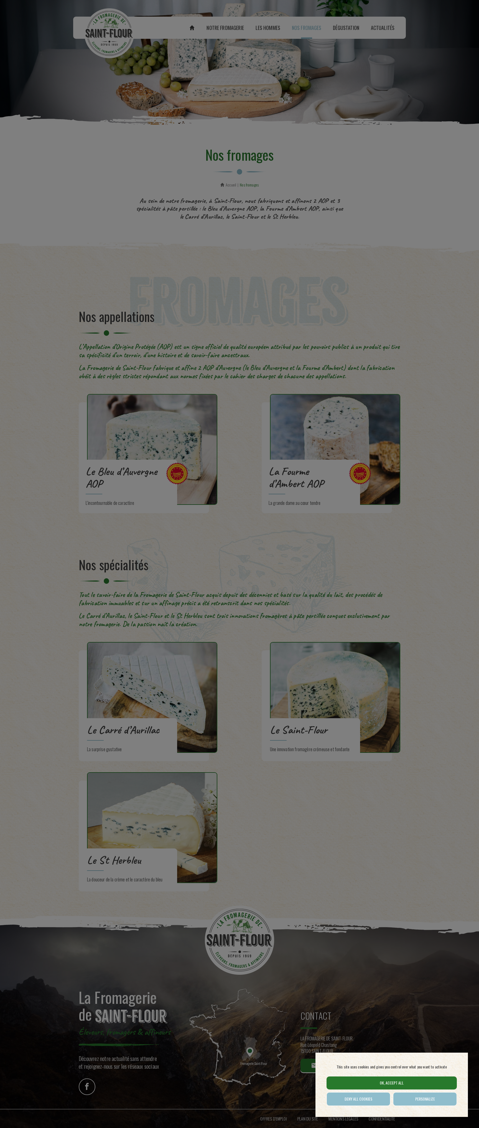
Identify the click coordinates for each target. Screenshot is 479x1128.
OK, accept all (392, 1083)
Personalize (425, 1099)
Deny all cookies (358, 1099)
